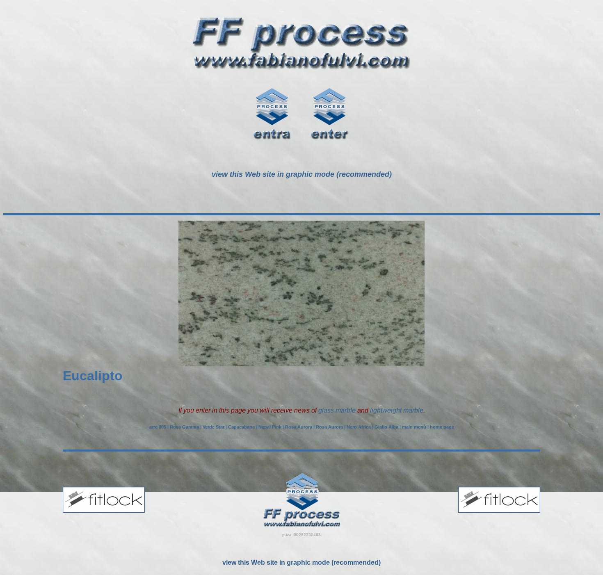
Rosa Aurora (298, 426)
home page (442, 426)
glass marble (337, 410)
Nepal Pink (269, 426)
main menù (414, 426)
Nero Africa (359, 426)
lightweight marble (396, 410)
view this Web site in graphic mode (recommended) (301, 562)
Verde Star (213, 426)
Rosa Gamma (184, 426)
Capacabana (241, 426)
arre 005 (157, 426)
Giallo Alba (386, 426)
